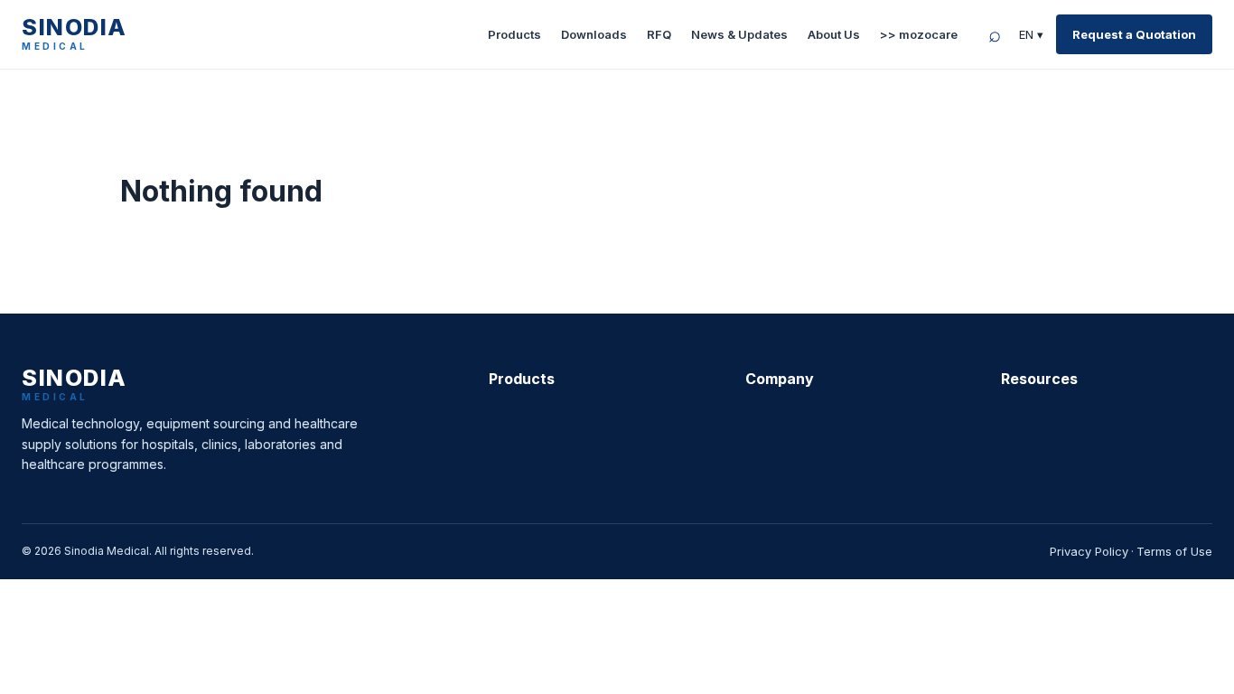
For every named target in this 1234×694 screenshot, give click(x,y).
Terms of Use (1174, 551)
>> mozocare (919, 34)
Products (514, 34)
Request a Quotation (1134, 34)
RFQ (659, 34)
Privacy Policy (1089, 551)
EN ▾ (1031, 34)
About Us (834, 34)
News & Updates (739, 34)
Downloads (594, 34)
